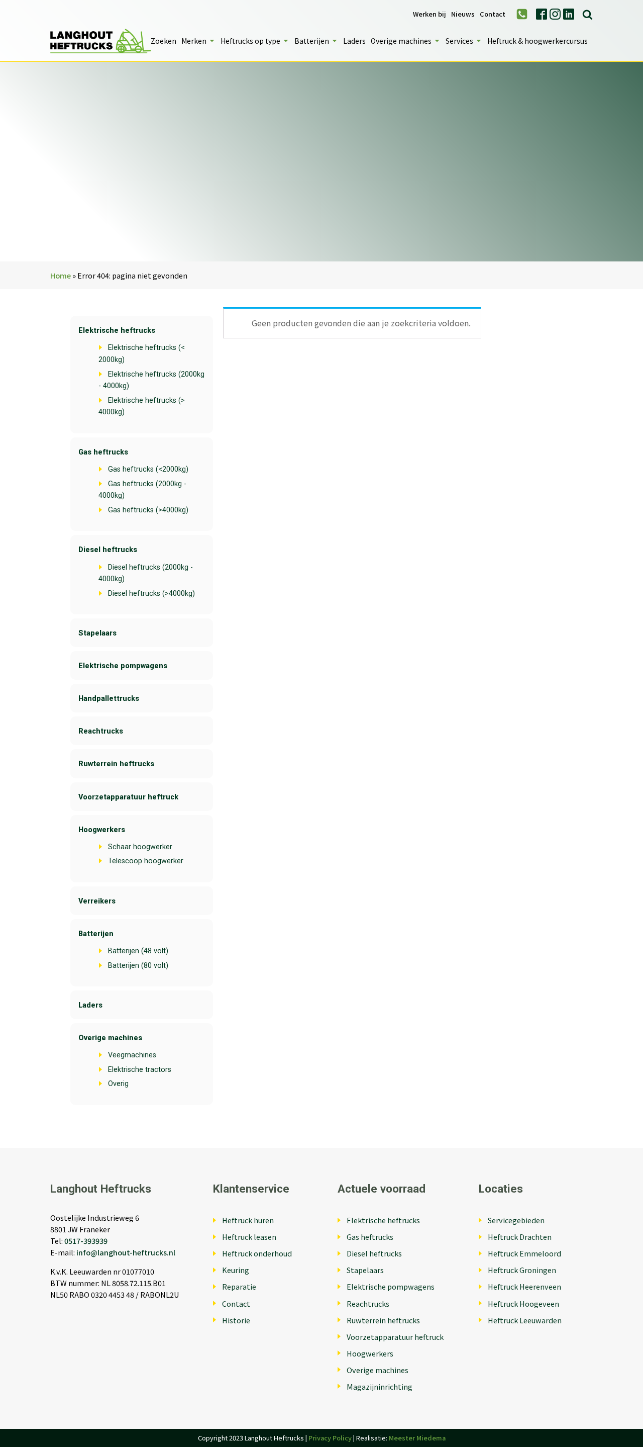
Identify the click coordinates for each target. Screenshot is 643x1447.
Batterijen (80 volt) (138, 965)
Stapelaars (97, 633)
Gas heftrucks (103, 452)
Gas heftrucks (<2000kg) (148, 469)
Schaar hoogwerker (140, 847)
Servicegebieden (516, 1220)
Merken (193, 41)
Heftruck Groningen (522, 1269)
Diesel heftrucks (107, 550)
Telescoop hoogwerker (145, 861)
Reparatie (239, 1286)
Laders (354, 41)
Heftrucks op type (250, 41)
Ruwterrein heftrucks (116, 764)
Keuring (235, 1269)
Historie (236, 1320)
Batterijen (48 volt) (138, 951)
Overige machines (401, 41)
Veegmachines (132, 1055)
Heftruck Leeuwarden (525, 1320)
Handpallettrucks (108, 698)
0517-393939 (86, 1240)
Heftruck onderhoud (257, 1253)
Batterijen (311, 41)
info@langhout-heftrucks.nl (125, 1252)
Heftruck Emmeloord (524, 1253)
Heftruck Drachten (520, 1236)
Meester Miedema (417, 1437)
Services (459, 41)
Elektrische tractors (139, 1069)
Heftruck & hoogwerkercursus (537, 41)
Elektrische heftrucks (116, 330)
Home (60, 275)
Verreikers (97, 901)
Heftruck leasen (249, 1236)
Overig (118, 1083)
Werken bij (429, 14)
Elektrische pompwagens (122, 666)
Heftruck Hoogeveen (523, 1303)
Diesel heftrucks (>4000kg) (151, 593)
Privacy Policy (330, 1437)
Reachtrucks (100, 731)
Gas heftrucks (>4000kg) (148, 510)
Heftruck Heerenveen (524, 1286)
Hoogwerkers (101, 830)
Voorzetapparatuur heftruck (128, 797)
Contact (492, 14)
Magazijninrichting (379, 1386)
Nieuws (463, 14)
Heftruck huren (248, 1220)
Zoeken (163, 41)
